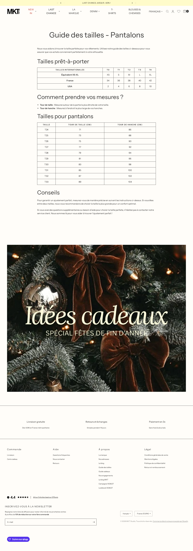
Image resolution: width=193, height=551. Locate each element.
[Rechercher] (167, 11)
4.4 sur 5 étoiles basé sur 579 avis (45, 497)
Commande (14, 449)
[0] (184, 11)
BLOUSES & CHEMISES (135, 11)
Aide (56, 449)
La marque (103, 455)
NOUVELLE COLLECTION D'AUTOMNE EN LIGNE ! (96, 3)
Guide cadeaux (104, 471)
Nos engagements (106, 475)
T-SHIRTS (112, 11)
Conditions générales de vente (156, 455)
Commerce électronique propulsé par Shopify (170, 521)
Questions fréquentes (61, 455)
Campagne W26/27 (106, 484)
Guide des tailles (105, 467)
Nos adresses (104, 459)
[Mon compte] (173, 11)
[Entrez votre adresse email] (93, 522)
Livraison (10, 455)
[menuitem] (32, 11)
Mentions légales (151, 459)
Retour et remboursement (154, 467)
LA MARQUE (74, 11)
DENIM (93, 11)
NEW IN (31, 11)
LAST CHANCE (51, 11)
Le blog (101, 463)
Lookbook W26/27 (106, 488)
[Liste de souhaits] (179, 11)
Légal (147, 449)
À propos (104, 449)
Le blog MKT (103, 480)
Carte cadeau (12, 459)
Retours (56, 463)
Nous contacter (59, 459)
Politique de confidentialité (154, 463)
